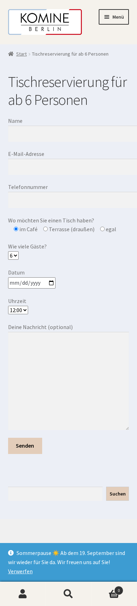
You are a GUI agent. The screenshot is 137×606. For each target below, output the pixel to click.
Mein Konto (23, 594)
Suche (68, 594)
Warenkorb (105, 588)
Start (21, 54)
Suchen (118, 494)
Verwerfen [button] (20, 571)
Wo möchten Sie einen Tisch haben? (51, 220)
